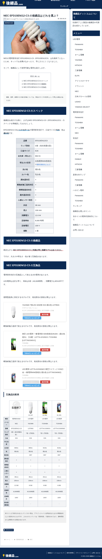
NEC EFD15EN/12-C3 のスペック (36, 81)
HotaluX (78, 159)
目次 (32, 76)
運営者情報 (70, 553)
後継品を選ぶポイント (82, 211)
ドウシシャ (79, 86)
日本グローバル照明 (83, 96)
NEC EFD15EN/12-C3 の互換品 (35, 87)
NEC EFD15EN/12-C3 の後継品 (35, 84)
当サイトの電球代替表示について (85, 218)
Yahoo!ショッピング (32, 318)
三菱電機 (78, 70)
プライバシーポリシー (83, 553)
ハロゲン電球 (78, 190)
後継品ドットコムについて (83, 225)
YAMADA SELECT (82, 107)
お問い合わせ (78, 230)
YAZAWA (78, 60)
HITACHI (78, 65)
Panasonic (79, 44)
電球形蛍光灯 (9, 530)
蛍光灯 (75, 138)
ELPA (77, 76)
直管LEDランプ (79, 175)
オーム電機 (79, 55)
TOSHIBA (79, 50)
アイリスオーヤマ (82, 81)
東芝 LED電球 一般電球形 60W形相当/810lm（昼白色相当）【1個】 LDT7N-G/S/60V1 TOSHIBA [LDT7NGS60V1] (43, 337)
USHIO (78, 102)
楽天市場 (45, 314)
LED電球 (76, 39)
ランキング (77, 206)
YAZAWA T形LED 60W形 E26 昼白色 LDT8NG (40, 305)
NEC (77, 91)
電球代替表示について (44, 164)
